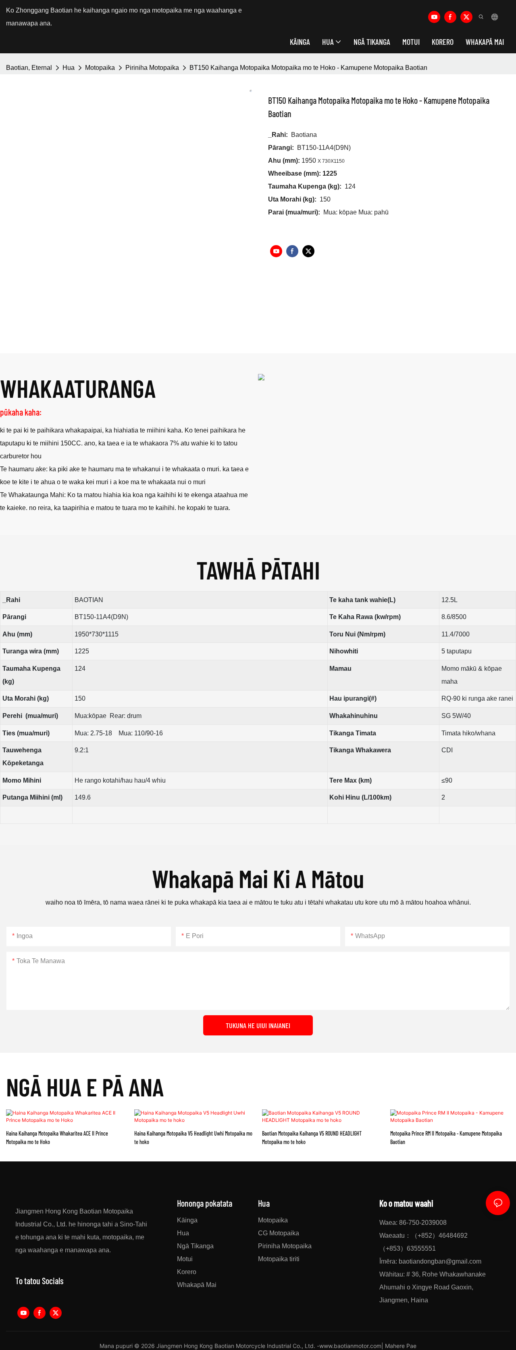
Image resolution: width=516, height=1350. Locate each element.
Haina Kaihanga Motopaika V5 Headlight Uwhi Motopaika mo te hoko (193, 1137)
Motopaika (100, 67)
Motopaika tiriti (279, 1259)
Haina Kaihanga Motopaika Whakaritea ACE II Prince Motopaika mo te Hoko (57, 1137)
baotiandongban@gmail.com (440, 1261)
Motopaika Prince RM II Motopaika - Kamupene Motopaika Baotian (446, 1137)
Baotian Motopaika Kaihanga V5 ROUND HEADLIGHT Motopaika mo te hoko (312, 1137)
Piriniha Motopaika (152, 67)
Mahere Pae (400, 1345)
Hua (68, 67)
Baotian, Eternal (29, 67)
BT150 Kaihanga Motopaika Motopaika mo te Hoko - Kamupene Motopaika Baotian (308, 67)
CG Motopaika (278, 1233)
